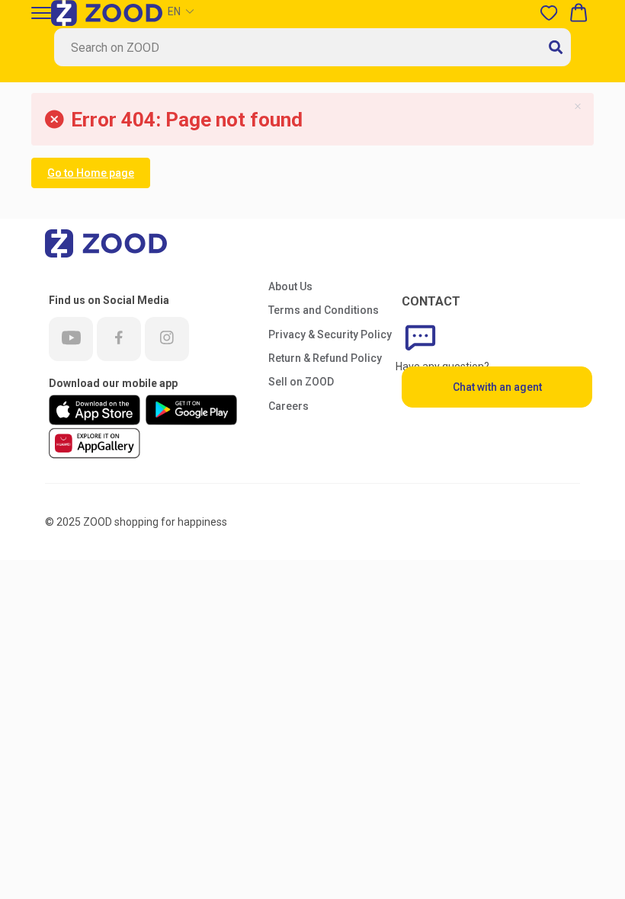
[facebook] (119, 339)
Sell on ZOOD (301, 382)
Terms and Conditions (323, 310)
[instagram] (167, 339)
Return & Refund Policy (325, 358)
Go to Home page (90, 173)
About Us (290, 286)
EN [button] (174, 11)
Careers (288, 406)
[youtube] (71, 339)
